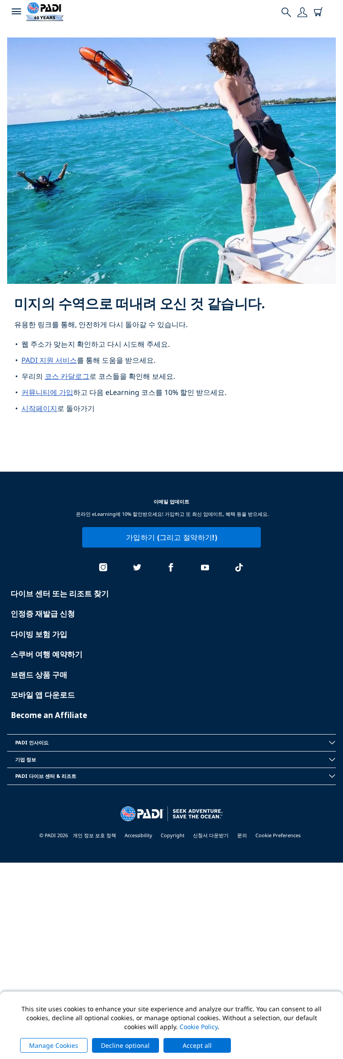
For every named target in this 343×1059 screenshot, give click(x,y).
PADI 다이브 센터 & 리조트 (45, 775)
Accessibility (138, 835)
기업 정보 (25, 759)
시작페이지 (39, 408)
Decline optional (125, 1045)
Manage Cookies (53, 1045)
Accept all (197, 1045)
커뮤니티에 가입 (47, 392)
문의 (242, 835)
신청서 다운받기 (211, 835)
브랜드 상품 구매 (39, 674)
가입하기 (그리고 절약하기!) (171, 537)
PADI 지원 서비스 (49, 360)
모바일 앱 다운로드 (43, 694)
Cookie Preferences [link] (278, 835)
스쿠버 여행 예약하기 (47, 654)
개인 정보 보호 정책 (94, 835)
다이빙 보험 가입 (39, 634)
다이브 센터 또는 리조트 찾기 (60, 593)
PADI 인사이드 (32, 742)
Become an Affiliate (49, 715)
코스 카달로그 (67, 376)
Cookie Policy (199, 1026)
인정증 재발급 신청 (43, 613)
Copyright (172, 835)
